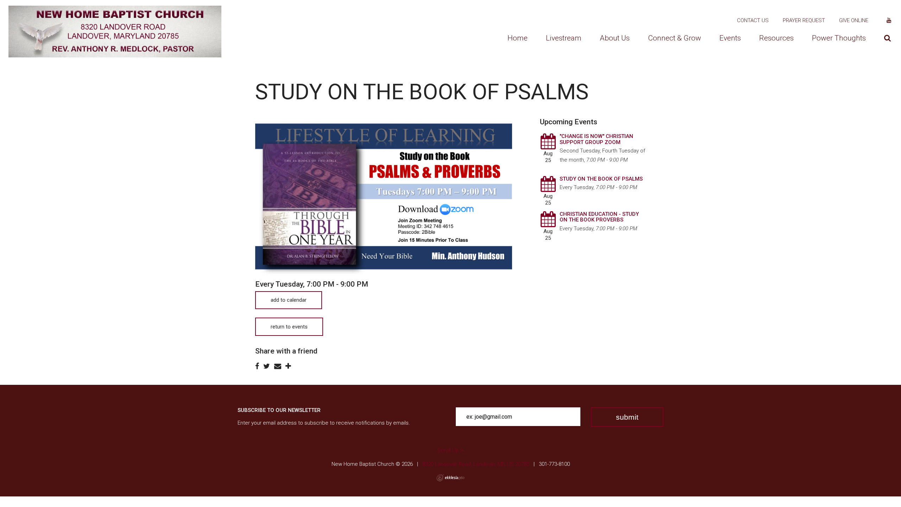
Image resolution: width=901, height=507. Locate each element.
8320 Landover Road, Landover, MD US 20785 (475, 464)
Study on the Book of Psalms (601, 179)
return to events (289, 327)
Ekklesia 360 (450, 477)
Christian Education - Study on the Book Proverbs (599, 217)
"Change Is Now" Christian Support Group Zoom (596, 139)
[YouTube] (889, 20)
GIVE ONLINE (853, 20)
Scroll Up (448, 450)
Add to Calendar (289, 300)
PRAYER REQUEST (804, 20)
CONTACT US (753, 20)
